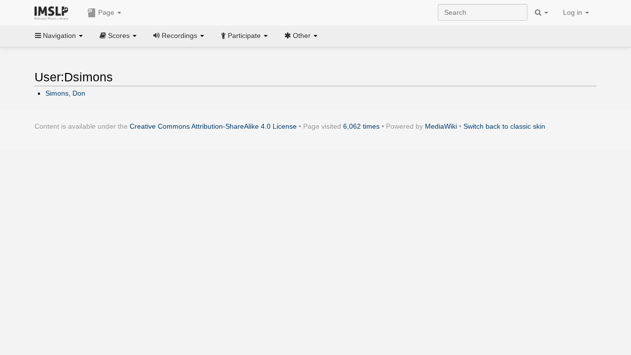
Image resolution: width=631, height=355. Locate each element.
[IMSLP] (53, 12)
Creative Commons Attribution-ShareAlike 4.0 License (213, 126)
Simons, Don (65, 93)
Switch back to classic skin (504, 126)
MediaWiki (441, 126)
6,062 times (361, 126)
